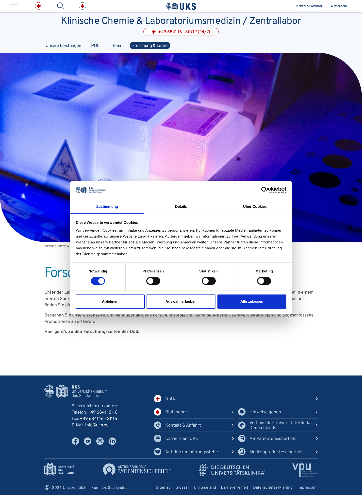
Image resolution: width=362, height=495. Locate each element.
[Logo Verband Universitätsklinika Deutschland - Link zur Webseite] (231, 470)
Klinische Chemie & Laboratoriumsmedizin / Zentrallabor (181, 20)
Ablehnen (110, 301)
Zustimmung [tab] (107, 206)
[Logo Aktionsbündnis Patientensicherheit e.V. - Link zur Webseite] (137, 469)
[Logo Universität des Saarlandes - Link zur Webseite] (60, 469)
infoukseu (96, 425)
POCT (96, 46)
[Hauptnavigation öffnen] (14, 6)
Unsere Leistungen (63, 46)
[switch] (153, 281)
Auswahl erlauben (181, 301)
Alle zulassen (251, 301)
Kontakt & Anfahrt (309, 6)
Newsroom (339, 6)
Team (117, 46)
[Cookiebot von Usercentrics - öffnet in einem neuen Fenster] (264, 190)
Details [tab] (181, 206)
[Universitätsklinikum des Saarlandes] (181, 6)
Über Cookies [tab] (255, 206)
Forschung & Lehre (150, 46)
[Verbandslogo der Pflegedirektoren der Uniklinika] (305, 470)
